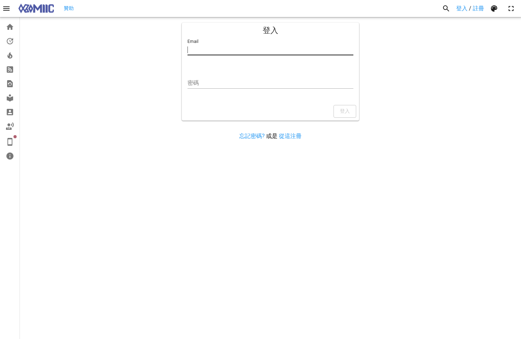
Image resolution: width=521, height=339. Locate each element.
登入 (461, 8)
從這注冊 (290, 136)
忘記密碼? (252, 136)
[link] (10, 27)
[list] (9, 91)
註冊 (478, 8)
